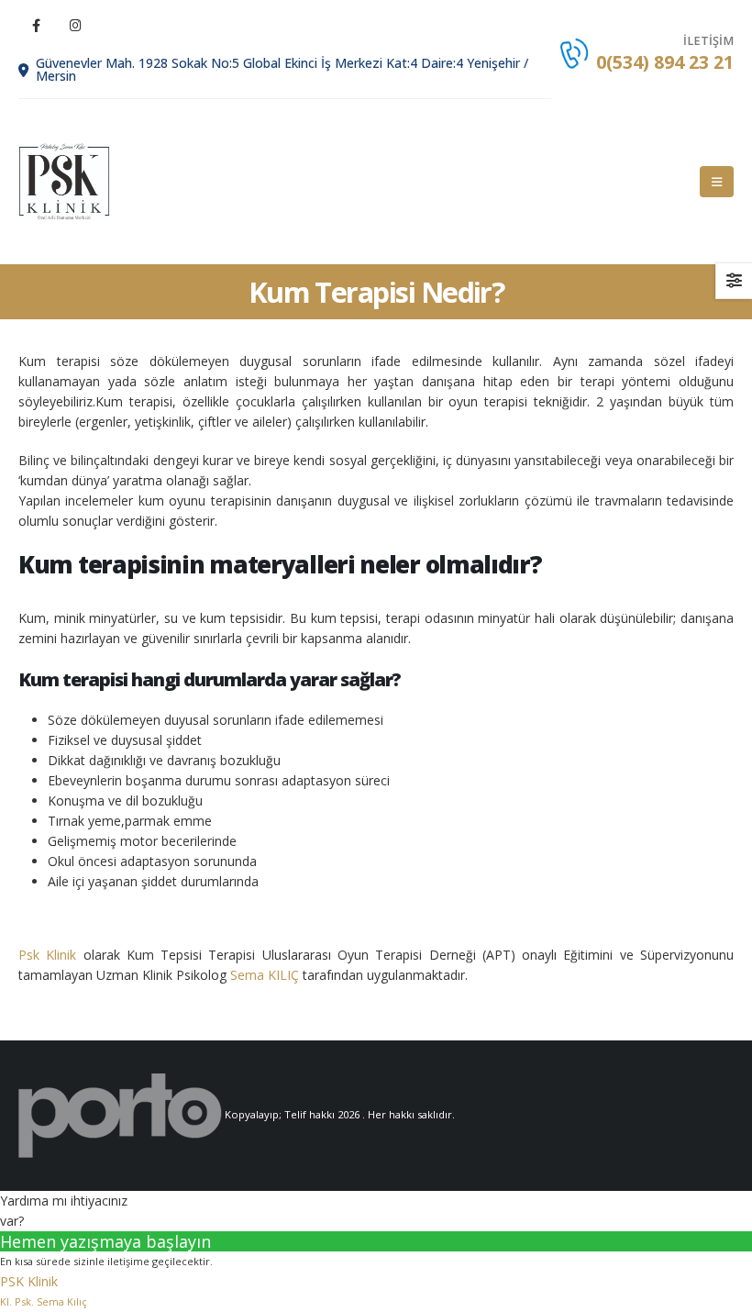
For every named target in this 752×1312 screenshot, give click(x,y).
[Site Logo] (64, 181)
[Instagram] (75, 24)
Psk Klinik (47, 954)
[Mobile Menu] (717, 181)
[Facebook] (35, 24)
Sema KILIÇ (264, 975)
